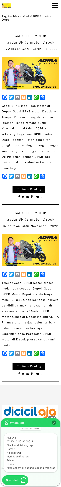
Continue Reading (29, 189)
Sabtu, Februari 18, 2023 (39, 49)
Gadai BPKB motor (30, 36)
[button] (54, 422)
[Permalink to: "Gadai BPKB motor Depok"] (30, 73)
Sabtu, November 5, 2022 (39, 226)
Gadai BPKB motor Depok (31, 42)
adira (12, 49)
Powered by (30, 428)
